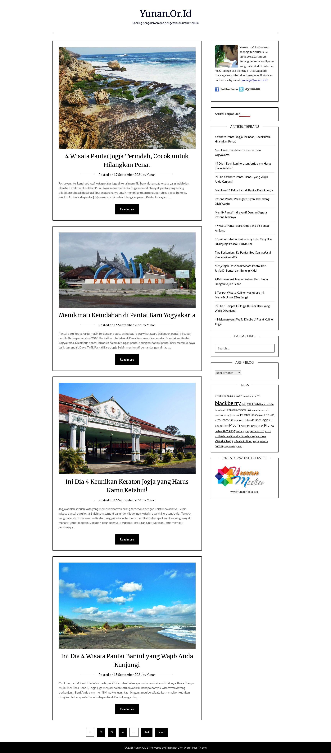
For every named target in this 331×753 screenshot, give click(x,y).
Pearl (260, 425)
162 (146, 732)
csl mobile (268, 404)
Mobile (234, 425)
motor (243, 425)
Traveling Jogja (249, 436)
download (220, 410)
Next (161, 732)
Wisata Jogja (224, 441)
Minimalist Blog (174, 747)
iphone (255, 414)
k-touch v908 (224, 420)
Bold (244, 404)
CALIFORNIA (254, 404)
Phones (269, 425)
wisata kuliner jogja (246, 441)
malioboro (224, 425)
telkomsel (226, 436)
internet (245, 414)
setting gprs (242, 431)
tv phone (261, 436)
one (249, 425)
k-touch (269, 414)
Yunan (151, 175)
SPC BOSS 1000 (257, 431)
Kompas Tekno (243, 420)
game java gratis (261, 410)
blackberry (228, 403)
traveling (236, 436)
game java (246, 409)
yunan (239, 446)
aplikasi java (233, 395)
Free (229, 409)
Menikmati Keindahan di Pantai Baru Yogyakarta (127, 315)
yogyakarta (229, 446)
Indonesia (234, 415)
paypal (254, 425)
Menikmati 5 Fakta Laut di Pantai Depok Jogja (244, 190)
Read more (127, 209)
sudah (218, 436)
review (218, 431)
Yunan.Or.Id (165, 13)
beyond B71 (255, 396)
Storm (268, 431)
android (220, 395)
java (261, 415)
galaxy (236, 409)
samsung (229, 431)
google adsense (222, 415)
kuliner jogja (260, 420)
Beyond (245, 396)
